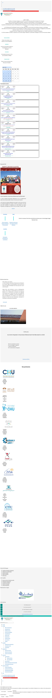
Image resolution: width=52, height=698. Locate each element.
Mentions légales (5, 573)
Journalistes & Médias (6, 583)
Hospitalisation (7, 44)
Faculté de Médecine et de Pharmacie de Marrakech (5, 398)
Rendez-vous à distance (7, 11)
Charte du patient (5, 574)
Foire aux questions (5, 585)
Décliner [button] (7, 696)
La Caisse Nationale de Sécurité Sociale (5, 530)
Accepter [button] (2, 696)
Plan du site (4, 575)
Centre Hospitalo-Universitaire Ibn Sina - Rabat (5, 381)
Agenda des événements (6, 581)
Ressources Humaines (6, 59)
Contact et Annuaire (5, 584)
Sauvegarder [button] (11, 695)
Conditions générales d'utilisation (8, 570)
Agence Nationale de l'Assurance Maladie (5, 463)
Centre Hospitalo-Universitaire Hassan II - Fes (5, 448)
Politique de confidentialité (7, 572)
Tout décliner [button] (10, 691)
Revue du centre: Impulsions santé (8, 580)
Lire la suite (5, 302)
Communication (7, 51)
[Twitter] (2, 2)
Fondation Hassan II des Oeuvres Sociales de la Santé (5, 432)
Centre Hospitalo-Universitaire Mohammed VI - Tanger (5, 515)
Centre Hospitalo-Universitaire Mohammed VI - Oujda (5, 480)
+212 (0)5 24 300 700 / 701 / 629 (9, 8)
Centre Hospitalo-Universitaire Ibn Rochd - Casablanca (5, 415)
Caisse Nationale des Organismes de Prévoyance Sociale (5, 497)
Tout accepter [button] (3, 691)
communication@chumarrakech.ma (9, 10)
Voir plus (13, 208)
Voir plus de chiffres (26, 359)
